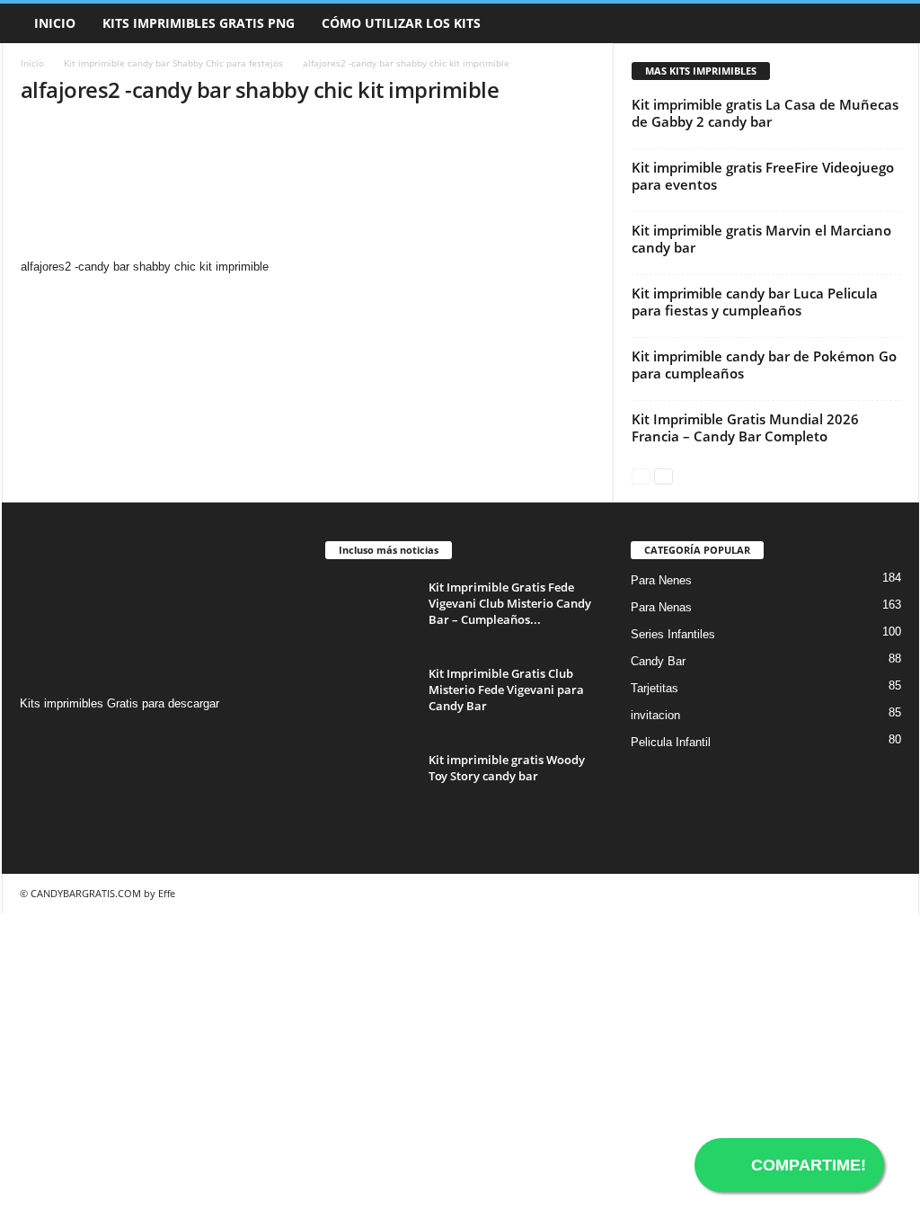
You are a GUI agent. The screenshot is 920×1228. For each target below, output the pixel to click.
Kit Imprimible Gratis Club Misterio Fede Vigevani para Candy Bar (506, 689)
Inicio (54, 22)
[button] (892, 23)
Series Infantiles (673, 634)
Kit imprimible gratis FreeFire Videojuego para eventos (763, 175)
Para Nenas (661, 607)
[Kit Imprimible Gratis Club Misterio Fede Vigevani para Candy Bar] (370, 699)
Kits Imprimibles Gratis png (198, 22)
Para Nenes (661, 580)
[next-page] (663, 475)
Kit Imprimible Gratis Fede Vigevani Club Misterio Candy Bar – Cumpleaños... (510, 603)
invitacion (655, 715)
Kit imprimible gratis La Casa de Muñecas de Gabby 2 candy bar (765, 112)
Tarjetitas (654, 688)
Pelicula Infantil (671, 742)
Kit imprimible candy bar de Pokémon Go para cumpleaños (764, 364)
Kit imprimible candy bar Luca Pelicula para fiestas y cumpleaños (755, 301)
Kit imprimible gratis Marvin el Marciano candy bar (761, 238)
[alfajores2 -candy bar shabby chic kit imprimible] (308, 189)
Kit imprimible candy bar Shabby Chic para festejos (173, 63)
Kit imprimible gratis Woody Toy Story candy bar (507, 768)
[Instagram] (36, 738)
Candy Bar (658, 661)
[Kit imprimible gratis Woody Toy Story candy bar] (370, 785)
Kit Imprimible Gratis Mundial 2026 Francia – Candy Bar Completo (745, 427)
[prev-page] (641, 475)
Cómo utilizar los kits (401, 22)
